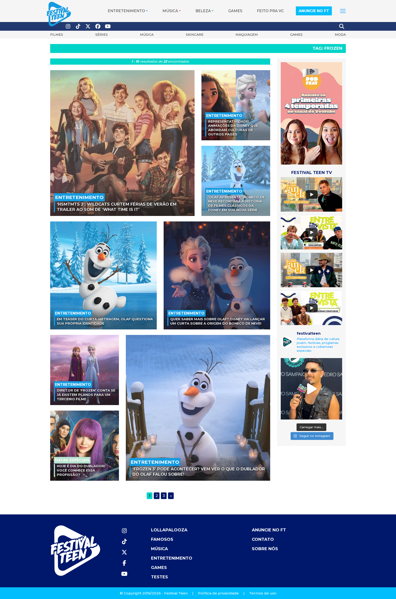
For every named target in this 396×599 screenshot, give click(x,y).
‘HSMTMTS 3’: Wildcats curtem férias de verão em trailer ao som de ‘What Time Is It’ (116, 207)
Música (170, 11)
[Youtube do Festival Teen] (108, 26)
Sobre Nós (265, 548)
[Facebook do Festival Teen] (98, 26)
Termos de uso (262, 593)
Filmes (56, 35)
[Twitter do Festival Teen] (88, 26)
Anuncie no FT (314, 11)
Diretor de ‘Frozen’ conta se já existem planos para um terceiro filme (86, 394)
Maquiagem (247, 35)
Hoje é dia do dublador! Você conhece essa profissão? (81, 470)
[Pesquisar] (342, 26)
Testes (159, 577)
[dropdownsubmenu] (342, 11)
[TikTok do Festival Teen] (78, 26)
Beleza (203, 11)
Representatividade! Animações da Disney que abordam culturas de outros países (233, 127)
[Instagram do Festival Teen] (68, 26)
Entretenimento (126, 11)
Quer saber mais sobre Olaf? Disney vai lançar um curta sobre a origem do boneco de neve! (217, 321)
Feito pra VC (270, 11)
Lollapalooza (169, 530)
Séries (101, 35)
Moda (340, 35)
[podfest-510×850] (311, 113)
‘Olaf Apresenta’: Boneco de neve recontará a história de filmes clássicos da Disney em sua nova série (236, 203)
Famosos (162, 539)
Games (235, 11)
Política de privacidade (218, 593)
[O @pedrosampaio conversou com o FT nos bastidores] (311, 389)
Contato (263, 539)
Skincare (195, 35)
